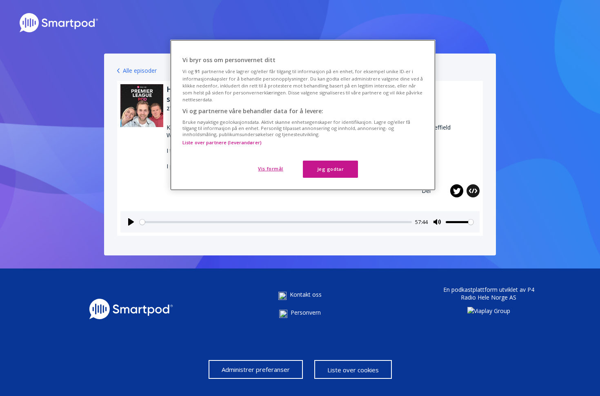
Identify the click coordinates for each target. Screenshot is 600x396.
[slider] (276, 222)
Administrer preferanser (256, 369)
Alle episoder (140, 70)
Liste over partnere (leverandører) (222, 142)
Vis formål (270, 169)
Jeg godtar (330, 169)
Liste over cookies (353, 370)
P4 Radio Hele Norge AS (497, 293)
